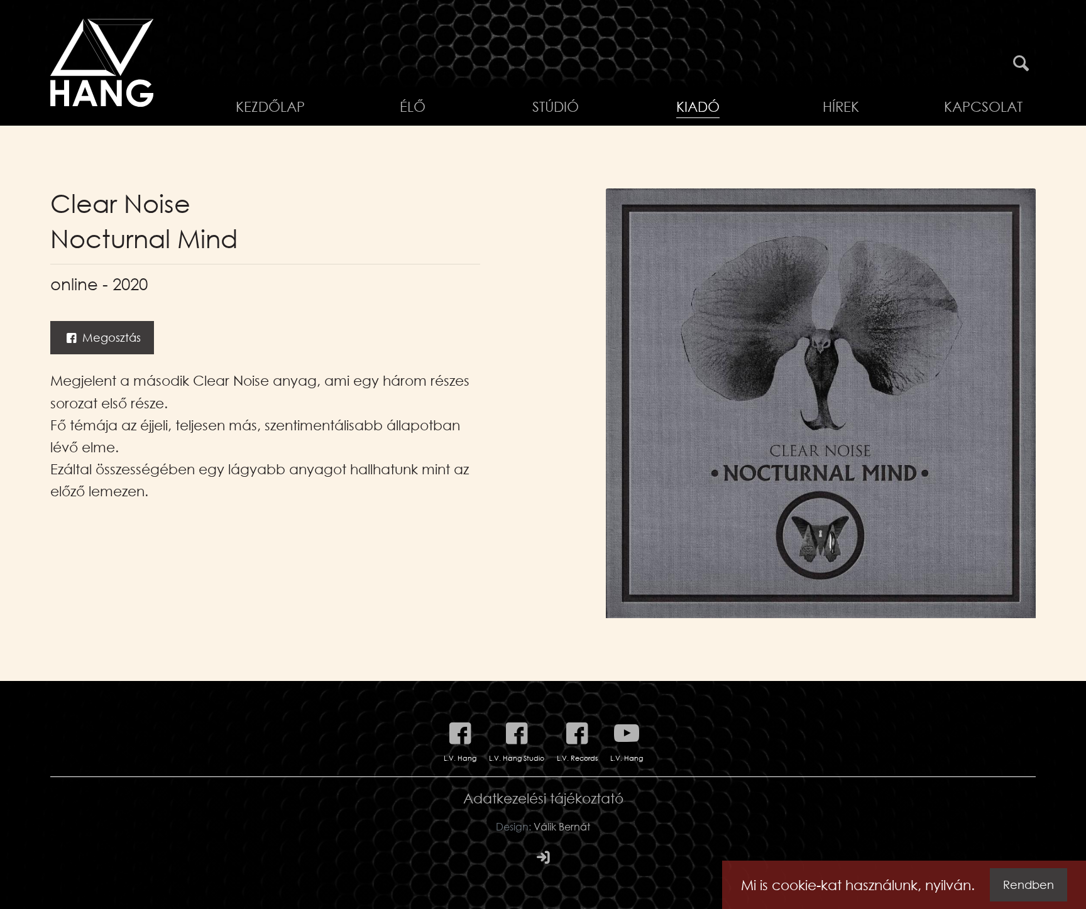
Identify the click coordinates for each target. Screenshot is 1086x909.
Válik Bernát (562, 826)
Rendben (1028, 884)
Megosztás (110, 337)
